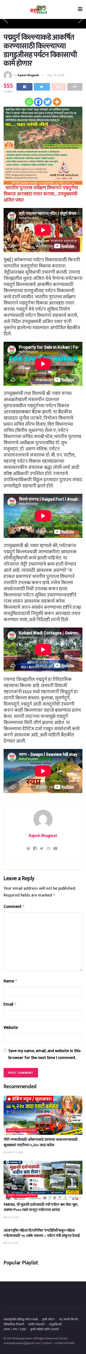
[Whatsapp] (29, 102)
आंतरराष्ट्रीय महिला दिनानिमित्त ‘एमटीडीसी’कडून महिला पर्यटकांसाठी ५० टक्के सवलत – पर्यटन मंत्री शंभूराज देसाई (42, 1233)
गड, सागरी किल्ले (68, 1319)
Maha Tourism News (21, 1130)
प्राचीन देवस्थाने (36, 1324)
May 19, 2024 (55, 75)
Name (10, 981)
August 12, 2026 (14, 1152)
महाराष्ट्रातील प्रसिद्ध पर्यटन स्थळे (21, 1319)
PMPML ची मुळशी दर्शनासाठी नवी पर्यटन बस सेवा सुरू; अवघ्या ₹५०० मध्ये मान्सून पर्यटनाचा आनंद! (41, 1207)
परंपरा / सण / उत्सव (15, 1329)
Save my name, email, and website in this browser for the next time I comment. (44, 1054)
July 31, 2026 (12, 1217)
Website (11, 1027)
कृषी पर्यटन (48, 1319)
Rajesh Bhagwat (28, 75)
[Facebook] (38, 102)
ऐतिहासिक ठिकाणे (14, 1324)
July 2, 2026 (12, 1243)
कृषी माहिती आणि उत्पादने (44, 1329)
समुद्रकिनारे (55, 1324)
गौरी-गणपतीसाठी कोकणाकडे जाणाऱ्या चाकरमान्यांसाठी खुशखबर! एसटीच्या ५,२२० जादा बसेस (41, 1142)
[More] (57, 102)
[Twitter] (47, 102)
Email (10, 1004)
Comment (14, 906)
